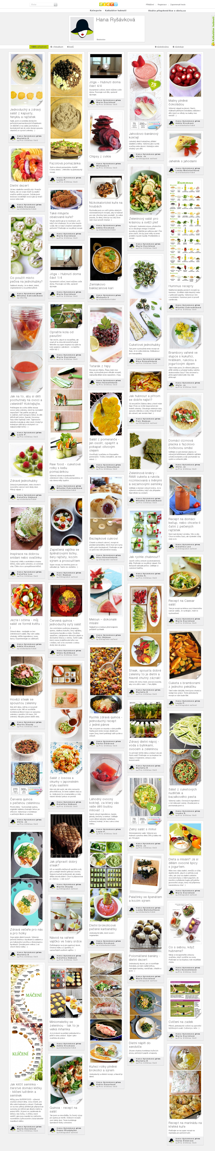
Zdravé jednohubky (23, 480)
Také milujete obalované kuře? (61, 215)
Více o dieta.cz (177, 10)
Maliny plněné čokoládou (178, 102)
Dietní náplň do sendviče (140, 1044)
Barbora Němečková (107, 467)
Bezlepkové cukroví (103, 538)
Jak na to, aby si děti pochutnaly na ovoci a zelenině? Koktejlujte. (26, 400)
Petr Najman (143, 421)
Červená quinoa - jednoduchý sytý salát (65, 622)
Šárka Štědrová (105, 743)
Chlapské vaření (147, 158)
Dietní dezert (19, 185)
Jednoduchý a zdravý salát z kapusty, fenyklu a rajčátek (25, 113)
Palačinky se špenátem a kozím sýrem (145, 898)
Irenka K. (141, 576)
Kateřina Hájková (27, 497)
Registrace (162, 5)
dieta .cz (141, 156)
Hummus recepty (181, 286)
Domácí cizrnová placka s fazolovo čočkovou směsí (182, 444)
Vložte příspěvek (158, 10)
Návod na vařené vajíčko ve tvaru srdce (66, 939)
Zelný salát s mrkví (142, 829)
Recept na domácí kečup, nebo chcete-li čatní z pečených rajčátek (184, 524)
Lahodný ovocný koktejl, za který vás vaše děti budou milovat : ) (104, 804)
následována (162, 47)
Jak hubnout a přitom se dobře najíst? (144, 397)
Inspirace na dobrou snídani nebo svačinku (26, 555)
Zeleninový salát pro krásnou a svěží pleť (143, 220)
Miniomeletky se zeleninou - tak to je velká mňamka (64, 1025)
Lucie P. (61, 180)
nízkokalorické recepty (185, 126)
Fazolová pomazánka (65, 163)
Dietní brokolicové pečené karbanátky (103, 927)
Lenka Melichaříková (187, 170)
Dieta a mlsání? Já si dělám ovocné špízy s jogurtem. (183, 862)
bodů (70, 47)
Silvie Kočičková (66, 653)
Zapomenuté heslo (177, 5)
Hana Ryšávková (26, 136)
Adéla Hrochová (185, 123)
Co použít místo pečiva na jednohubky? (26, 279)
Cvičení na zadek (181, 1022)
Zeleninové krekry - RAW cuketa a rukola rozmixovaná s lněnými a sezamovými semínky (145, 478)
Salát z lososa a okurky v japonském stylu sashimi (64, 781)
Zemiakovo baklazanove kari (101, 286)
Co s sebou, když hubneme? (182, 949)
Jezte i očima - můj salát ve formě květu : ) (26, 623)
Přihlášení (150, 5)
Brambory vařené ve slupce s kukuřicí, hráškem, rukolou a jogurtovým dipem (183, 358)
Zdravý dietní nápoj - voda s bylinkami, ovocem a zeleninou (144, 745)
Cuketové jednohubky (144, 344)
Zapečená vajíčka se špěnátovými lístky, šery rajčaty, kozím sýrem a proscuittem (65, 555)
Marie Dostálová (105, 102)
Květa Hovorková (106, 1084)
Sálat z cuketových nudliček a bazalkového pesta (183, 793)
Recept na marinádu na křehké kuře (185, 1124)
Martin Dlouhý (25, 724)
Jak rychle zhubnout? (144, 557)
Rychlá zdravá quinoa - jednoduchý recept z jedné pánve (105, 720)
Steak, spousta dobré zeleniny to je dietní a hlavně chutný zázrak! (145, 674)
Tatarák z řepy (100, 366)
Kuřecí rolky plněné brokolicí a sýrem (103, 1068)
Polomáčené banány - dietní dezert (144, 957)
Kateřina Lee (183, 546)
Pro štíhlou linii (28, 140)
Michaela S (102, 166)
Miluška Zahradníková (188, 307)
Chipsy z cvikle (100, 156)
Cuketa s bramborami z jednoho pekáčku (184, 684)
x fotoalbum (57, 47)
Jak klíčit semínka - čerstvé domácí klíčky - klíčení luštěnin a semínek (26, 1090)
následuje (178, 47)
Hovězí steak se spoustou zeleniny (23, 701)
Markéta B (23, 138)
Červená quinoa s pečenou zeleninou (25, 801)
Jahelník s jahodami (183, 161)
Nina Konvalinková (146, 361)
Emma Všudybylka (67, 1130)
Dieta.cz (108, 4)
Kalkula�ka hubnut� (213, 30)
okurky (23, 298)
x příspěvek (39, 47)
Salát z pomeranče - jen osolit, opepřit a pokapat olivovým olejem (104, 445)
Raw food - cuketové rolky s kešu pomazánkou (65, 467)
